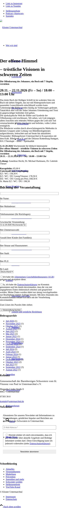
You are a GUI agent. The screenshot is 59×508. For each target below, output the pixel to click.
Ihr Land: (4, 269)
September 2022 (13, 367)
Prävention (10, 477)
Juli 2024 (10, 349)
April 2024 (11, 352)
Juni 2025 (10, 331)
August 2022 (11, 370)
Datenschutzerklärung (27, 284)
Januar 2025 (11, 336)
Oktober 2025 (12, 326)
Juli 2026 (10, 321)
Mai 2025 (10, 334)
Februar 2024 (12, 354)
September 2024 (13, 346)
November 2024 (13, 341)
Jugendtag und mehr (15, 479)
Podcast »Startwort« (15, 13)
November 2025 (13, 323)
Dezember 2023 (13, 359)
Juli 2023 (10, 364)
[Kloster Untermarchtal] (11, 27)
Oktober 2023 (12, 362)
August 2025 (11, 329)
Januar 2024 (11, 357)
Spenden (10, 16)
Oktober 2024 (12, 344)
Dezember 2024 (13, 339)
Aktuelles (10, 469)
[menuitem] (32, 11)
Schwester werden (14, 482)
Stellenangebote (13, 11)
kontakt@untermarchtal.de (12, 401)
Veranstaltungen (13, 471)
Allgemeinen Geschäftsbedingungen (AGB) (34, 277)
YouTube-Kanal (13, 487)
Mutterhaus (11, 474)
